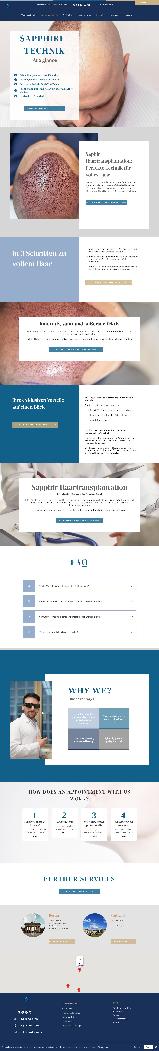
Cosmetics (67, 1021)
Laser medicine (69, 1017)
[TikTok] (81, 5)
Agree (148, 1047)
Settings (137, 1047)
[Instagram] (74, 5)
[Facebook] (77, 5)
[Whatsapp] (88, 5)
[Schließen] (156, 1047)
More (35, 836)
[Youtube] (85, 5)
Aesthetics (67, 1008)
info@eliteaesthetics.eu (30, 1032)
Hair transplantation (71, 1013)
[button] (128, 15)
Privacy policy (103, 1047)
